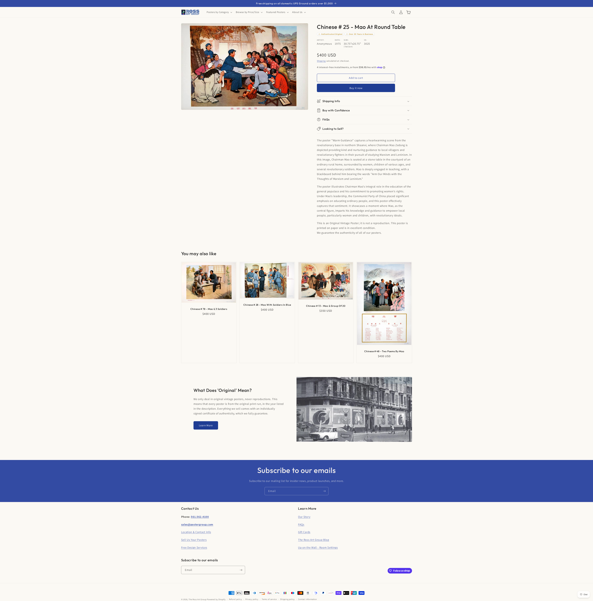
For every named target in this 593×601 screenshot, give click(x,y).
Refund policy (235, 599)
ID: (365, 40)
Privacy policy (251, 599)
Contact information (307, 599)
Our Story (304, 517)
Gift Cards (304, 532)
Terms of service (269, 599)
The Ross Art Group (197, 599)
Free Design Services (194, 547)
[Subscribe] (324, 491)
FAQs (301, 524)
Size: (346, 40)
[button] (219, 12)
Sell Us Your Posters (194, 540)
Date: (337, 40)
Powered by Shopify (216, 599)
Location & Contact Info (196, 532)
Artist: (320, 40)
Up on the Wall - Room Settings (318, 547)
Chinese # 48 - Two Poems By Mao (384, 351)
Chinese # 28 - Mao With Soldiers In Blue (267, 304)
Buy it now (356, 88)
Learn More (206, 425)
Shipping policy (287, 599)
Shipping (321, 60)
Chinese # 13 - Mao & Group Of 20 (325, 305)
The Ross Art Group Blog (313, 540)
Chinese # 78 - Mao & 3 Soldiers (208, 308)
